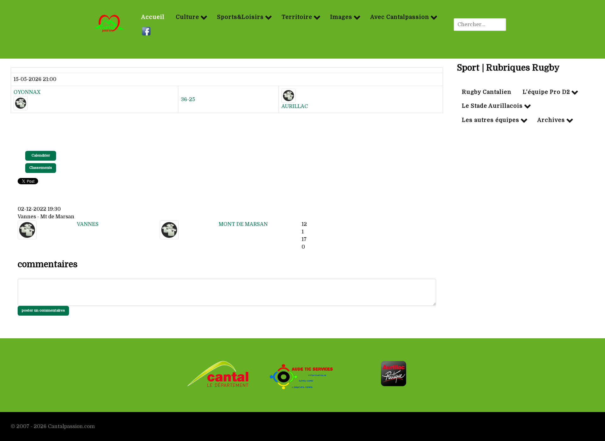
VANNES (88, 224)
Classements (40, 168)
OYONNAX (27, 92)
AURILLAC (294, 106)
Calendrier (41, 155)
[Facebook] (147, 31)
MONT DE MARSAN (243, 224)
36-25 (188, 99)
